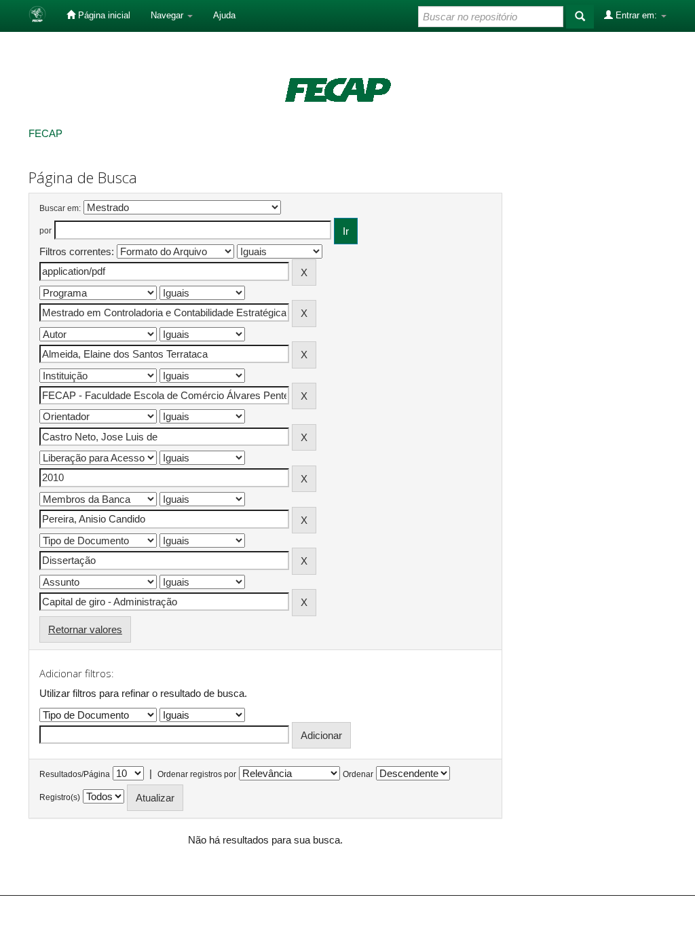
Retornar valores (85, 629)
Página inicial (102, 15)
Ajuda (224, 15)
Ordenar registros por (196, 774)
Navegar (168, 15)
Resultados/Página (74, 774)
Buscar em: (60, 208)
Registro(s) (59, 797)
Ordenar (358, 774)
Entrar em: (636, 15)
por (45, 230)
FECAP (45, 133)
